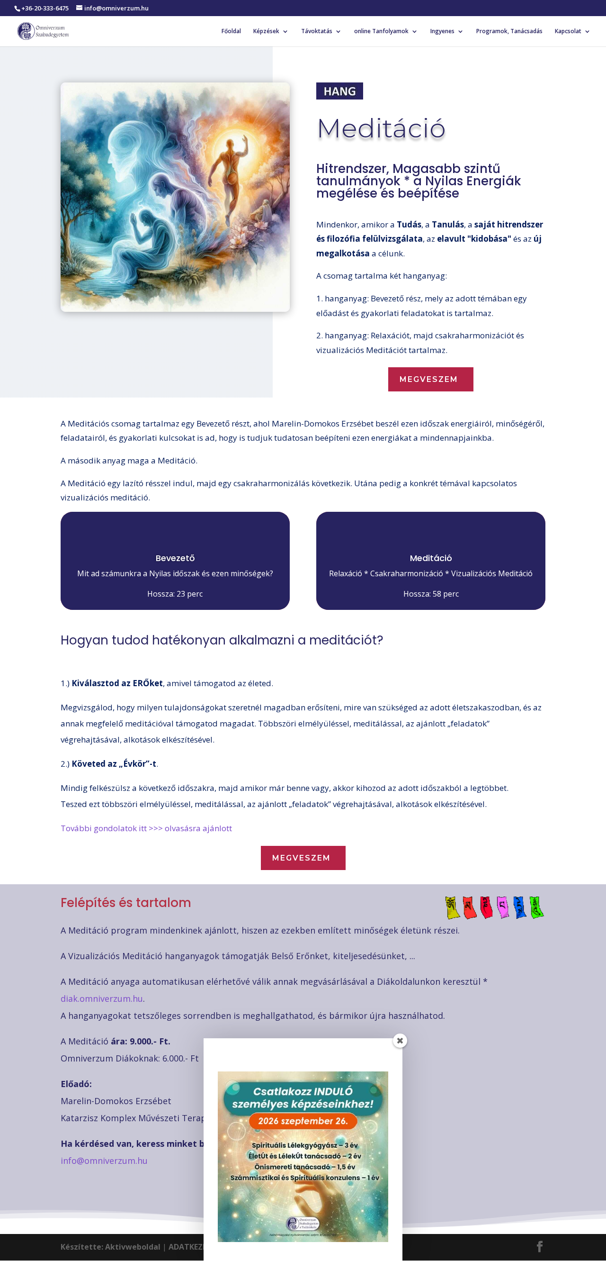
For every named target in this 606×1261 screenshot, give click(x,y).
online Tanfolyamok (381, 31)
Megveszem (429, 379)
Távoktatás (316, 31)
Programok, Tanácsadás (509, 31)
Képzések (266, 31)
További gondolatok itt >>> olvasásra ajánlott (146, 828)
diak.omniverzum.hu (102, 998)
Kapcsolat (568, 31)
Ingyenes (442, 31)
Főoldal (231, 31)
